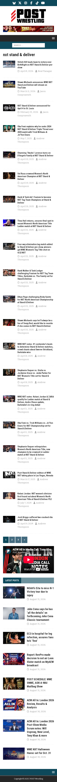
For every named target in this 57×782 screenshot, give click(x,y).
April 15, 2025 (27, 230)
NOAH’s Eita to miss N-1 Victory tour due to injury (40, 592)
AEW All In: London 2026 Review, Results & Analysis (40, 704)
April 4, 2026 (26, 71)
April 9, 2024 (26, 523)
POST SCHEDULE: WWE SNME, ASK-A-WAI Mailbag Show (39, 683)
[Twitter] (19, 3)
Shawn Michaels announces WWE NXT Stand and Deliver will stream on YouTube (34, 85)
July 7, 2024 (25, 503)
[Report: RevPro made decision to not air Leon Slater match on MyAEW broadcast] (14, 659)
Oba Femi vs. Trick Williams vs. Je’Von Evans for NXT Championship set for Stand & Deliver (35, 426)
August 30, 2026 (38, 711)
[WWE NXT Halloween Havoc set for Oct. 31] (14, 754)
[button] (52, 38)
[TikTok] (37, 3)
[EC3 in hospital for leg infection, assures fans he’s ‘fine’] (14, 638)
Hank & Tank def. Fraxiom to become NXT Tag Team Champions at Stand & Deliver (34, 200)
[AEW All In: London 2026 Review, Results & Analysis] (14, 704)
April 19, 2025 (27, 159)
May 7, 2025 (26, 138)
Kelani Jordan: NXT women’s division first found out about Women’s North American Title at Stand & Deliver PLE (34, 496)
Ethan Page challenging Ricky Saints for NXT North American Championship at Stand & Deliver (35, 300)
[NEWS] (9, 64)
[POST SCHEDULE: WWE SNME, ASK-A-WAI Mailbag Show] (14, 684)
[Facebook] (31, 3)
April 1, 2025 (26, 408)
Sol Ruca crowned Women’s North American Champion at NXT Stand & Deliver (33, 176)
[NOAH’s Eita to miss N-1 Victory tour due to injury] (14, 592)
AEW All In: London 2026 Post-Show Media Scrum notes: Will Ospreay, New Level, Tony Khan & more (40, 728)
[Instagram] (25, 3)
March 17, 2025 (27, 479)
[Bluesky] (14, 3)
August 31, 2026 (38, 599)
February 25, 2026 (29, 112)
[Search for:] (28, 45)
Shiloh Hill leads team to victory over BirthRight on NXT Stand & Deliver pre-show (35, 65)
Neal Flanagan (45, 71)
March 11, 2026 (27, 91)
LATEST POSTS (12, 580)
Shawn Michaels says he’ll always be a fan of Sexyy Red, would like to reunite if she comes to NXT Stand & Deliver (35, 323)
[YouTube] (43, 3)
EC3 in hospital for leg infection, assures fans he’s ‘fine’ (40, 637)
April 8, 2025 (26, 356)
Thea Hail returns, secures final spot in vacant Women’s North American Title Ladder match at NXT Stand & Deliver (35, 223)
